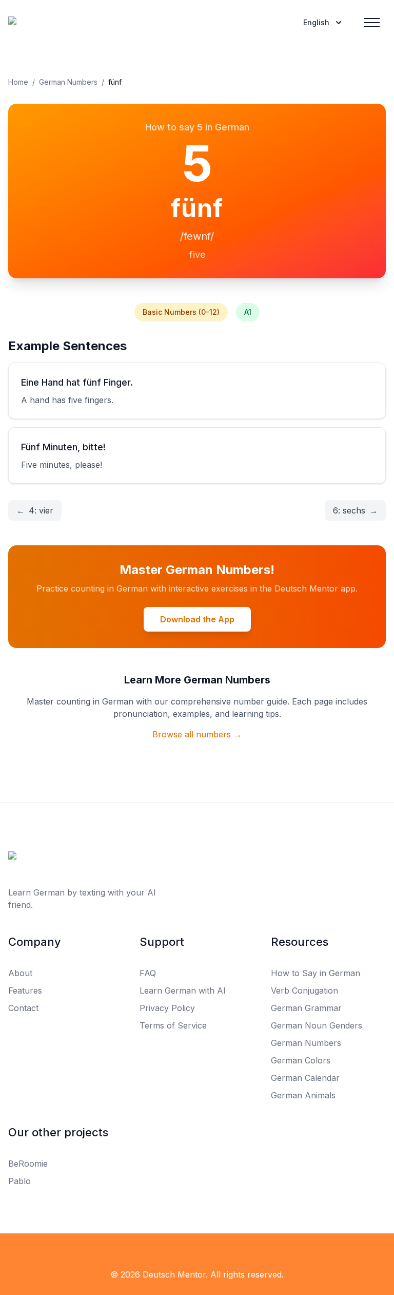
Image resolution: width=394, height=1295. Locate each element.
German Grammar (306, 1008)
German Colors (300, 1060)
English (316, 22)
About (20, 973)
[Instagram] (59, 1254)
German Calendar (305, 1078)
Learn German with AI (183, 990)
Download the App (197, 619)
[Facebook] (14, 1254)
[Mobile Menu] (372, 22)
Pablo (19, 1181)
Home (18, 82)
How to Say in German (315, 973)
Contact (23, 1008)
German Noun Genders (316, 1025)
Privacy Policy (167, 1008)
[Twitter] (37, 1254)
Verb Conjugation (304, 990)
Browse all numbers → (197, 734)
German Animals (303, 1095)
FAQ (148, 973)
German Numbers (68, 82)
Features (25, 990)
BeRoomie (28, 1163)
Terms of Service (173, 1025)
